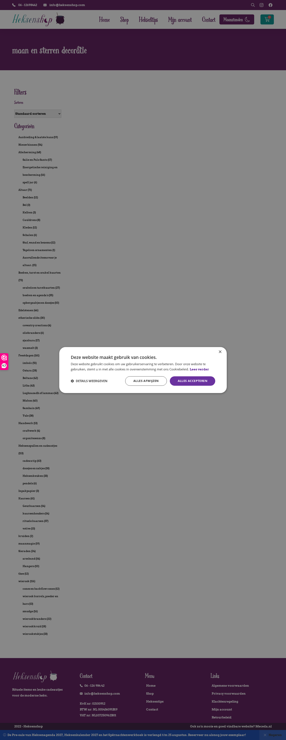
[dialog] (143, 370)
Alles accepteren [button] (192, 381)
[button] (89, 381)
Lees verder (199, 369)
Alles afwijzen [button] (146, 381)
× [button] (220, 351)
